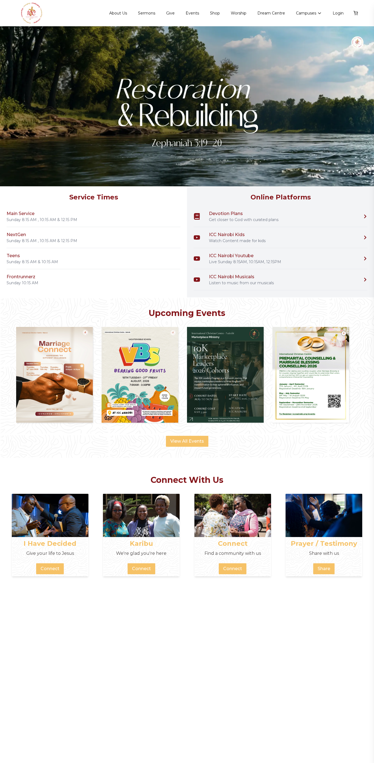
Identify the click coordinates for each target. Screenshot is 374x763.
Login (338, 13)
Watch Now (348, 172)
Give (170, 13)
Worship (238, 13)
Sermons (146, 13)
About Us (118, 13)
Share (324, 568)
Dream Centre (271, 13)
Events (192, 13)
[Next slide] (363, 106)
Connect (50, 568)
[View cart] (355, 13)
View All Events (187, 441)
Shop (215, 13)
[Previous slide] (11, 106)
